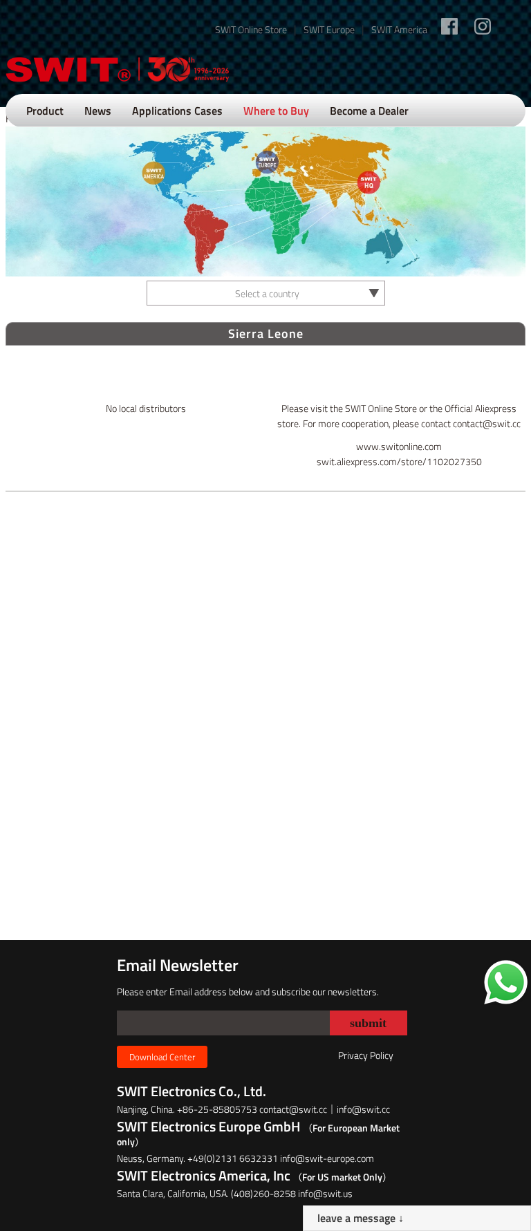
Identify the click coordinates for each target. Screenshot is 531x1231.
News (97, 110)
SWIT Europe (329, 29)
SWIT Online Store (251, 29)
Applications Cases (177, 110)
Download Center (162, 1057)
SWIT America (399, 29)
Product (45, 110)
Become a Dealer (369, 110)
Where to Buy (276, 110)
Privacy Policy (365, 1055)
